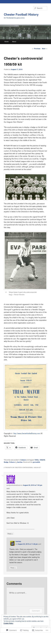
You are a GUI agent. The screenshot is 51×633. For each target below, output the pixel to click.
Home (6, 41)
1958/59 (42, 460)
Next (44, 48)
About (14, 41)
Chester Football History (21, 14)
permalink (36, 462)
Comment (36, 611)
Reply (10, 533)
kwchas (20, 462)
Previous (36, 48)
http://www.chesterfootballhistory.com (26, 433)
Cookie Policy (8, 623)
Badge (6, 462)
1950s (36, 460)
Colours (23, 460)
